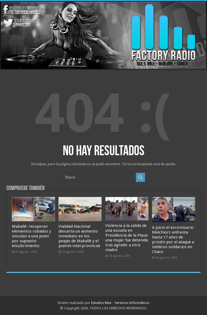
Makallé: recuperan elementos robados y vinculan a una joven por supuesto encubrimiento (31, 236)
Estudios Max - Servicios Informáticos (120, 303)
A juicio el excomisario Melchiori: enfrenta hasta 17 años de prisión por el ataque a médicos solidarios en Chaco (173, 239)
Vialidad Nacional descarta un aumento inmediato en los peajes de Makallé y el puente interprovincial (79, 236)
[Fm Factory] (103, 35)
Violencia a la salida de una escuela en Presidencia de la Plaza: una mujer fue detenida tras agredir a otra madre (126, 237)
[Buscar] (140, 177)
